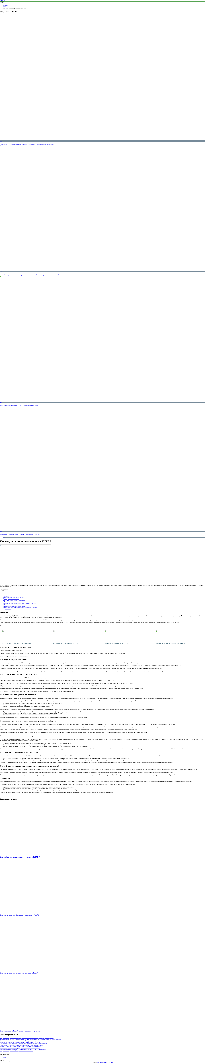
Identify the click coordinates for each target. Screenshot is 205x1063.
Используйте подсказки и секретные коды (14, 600)
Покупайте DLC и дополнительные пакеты (14, 606)
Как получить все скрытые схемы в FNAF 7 (19, 973)
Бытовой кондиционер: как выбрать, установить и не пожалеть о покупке (20, 1048)
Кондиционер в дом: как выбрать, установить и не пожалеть (16, 1051)
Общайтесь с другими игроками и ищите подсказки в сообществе (20, 603)
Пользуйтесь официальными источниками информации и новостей (20, 607)
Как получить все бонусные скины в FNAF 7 (19, 915)
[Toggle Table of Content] (1, 593)
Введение (6, 596)
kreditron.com (109, 1062)
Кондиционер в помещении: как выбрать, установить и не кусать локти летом (21, 1045)
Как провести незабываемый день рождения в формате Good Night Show (20, 534)
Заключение (8, 609)
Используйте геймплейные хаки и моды (14, 604)
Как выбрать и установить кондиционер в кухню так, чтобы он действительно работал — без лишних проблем (30, 275)
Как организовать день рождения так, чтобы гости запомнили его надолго (20, 1046)
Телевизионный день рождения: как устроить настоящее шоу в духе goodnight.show (23, 1049)
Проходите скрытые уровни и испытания (14, 601)
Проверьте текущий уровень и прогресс (13, 597)
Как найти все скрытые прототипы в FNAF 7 (20, 857)
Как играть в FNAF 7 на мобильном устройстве (20, 1031)
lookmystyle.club (101, 1062)
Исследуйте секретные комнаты (11, 599)
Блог (1, 141)
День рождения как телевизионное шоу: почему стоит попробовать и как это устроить (23, 1043)
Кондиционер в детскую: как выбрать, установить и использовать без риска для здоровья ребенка (26, 144)
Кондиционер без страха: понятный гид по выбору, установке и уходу (19, 405)
